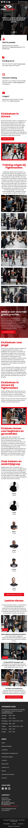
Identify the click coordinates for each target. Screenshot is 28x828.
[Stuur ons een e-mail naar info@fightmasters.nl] (9, 2)
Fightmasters (15, 820)
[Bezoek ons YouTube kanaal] (7, 2)
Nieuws (4, 771)
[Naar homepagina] (12, 7)
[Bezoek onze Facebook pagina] (4, 2)
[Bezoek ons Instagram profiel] (2, 2)
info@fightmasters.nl (7, 713)
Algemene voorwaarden (14, 826)
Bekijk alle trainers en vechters (14, 594)
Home (3, 743)
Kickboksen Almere (7, 757)
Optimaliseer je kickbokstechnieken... (14, 634)
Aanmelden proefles (8, 332)
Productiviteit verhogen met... (14, 662)
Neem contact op (7, 139)
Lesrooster (5, 764)
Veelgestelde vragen (8, 774)
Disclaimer (20, 823)
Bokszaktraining (7, 746)
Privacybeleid (6, 823)
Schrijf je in (5, 767)
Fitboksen (4, 750)
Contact (4, 778)
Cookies (14, 823)
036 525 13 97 (6, 804)
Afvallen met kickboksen (14, 688)
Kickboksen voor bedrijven (10, 753)
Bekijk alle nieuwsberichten (14, 697)
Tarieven (4, 760)
